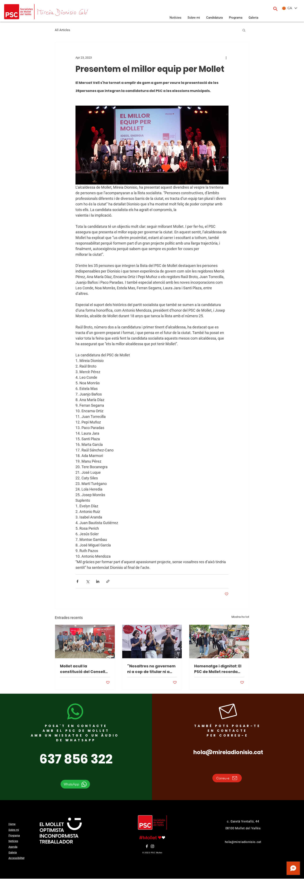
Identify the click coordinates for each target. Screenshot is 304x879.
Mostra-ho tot (240, 617)
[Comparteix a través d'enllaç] (108, 581)
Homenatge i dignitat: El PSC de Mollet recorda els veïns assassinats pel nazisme (217, 668)
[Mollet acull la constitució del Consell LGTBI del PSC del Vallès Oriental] (85, 641)
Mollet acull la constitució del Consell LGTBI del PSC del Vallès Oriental (83, 668)
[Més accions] (226, 57)
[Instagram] (152, 846)
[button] (253, 17)
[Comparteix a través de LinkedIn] (98, 581)
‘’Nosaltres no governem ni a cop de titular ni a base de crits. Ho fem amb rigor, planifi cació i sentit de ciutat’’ (151, 668)
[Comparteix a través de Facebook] (77, 581)
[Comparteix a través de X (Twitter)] (88, 581)
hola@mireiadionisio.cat (228, 752)
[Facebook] (147, 846)
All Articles (62, 30)
